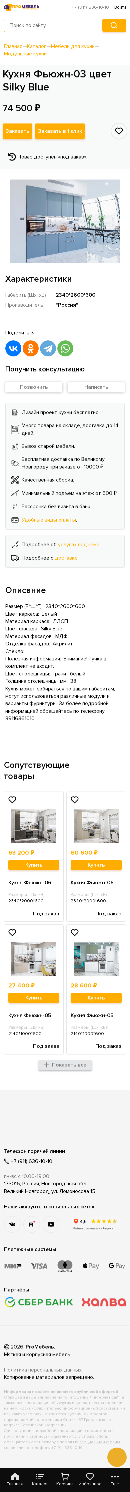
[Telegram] (48, 348)
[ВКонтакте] (13, 348)
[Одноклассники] (31, 348)
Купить (34, 865)
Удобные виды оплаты (49, 520)
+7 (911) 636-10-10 (90, 7)
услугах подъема (78, 544)
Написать (96, 387)
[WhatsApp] (65, 348)
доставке (66, 558)
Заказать (17, 131)
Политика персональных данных (43, 1370)
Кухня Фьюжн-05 (29, 1015)
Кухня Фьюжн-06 (29, 882)
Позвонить (34, 387)
